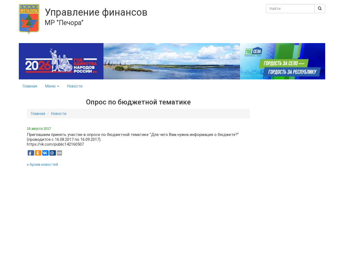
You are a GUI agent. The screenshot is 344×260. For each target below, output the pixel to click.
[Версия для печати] (248, 125)
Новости (75, 86)
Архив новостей (44, 164)
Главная (30, 86)
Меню (50, 86)
